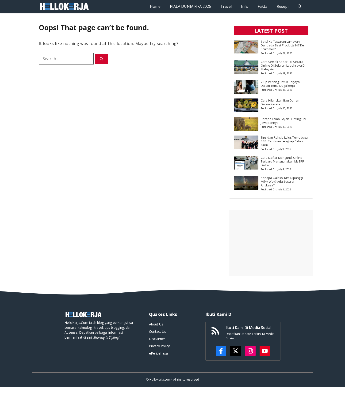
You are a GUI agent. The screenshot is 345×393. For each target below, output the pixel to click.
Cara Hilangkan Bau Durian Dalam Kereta (280, 102)
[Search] (101, 59)
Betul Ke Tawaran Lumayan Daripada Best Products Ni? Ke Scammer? (282, 45)
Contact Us (157, 331)
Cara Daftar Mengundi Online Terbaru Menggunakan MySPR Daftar (282, 161)
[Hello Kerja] (64, 6)
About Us (156, 324)
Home (155, 6)
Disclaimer (157, 338)
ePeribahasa (158, 353)
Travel (226, 6)
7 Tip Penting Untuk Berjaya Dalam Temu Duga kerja (280, 84)
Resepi (282, 6)
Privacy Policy (159, 346)
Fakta (262, 6)
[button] (299, 6)
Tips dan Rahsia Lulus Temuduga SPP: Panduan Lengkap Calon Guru (284, 141)
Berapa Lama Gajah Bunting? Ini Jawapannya (283, 121)
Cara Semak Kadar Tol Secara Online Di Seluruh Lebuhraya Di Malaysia (283, 65)
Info (244, 6)
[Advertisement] (271, 243)
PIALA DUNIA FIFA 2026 (190, 6)
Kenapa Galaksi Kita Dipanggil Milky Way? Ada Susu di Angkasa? (282, 181)
